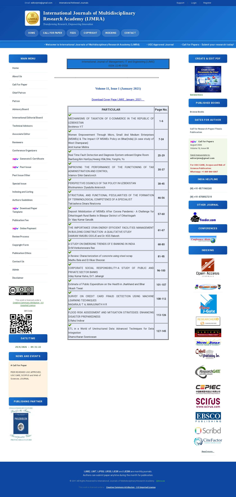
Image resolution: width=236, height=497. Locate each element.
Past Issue (25, 167)
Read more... (208, 451)
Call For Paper (52, 33)
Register (207, 3)
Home (31, 33)
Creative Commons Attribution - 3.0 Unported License (131, 487)
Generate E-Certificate (32, 158)
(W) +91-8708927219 (201, 197)
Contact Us (18, 261)
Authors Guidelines (22, 200)
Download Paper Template (24, 210)
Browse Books (197, 112)
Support (180, 3)
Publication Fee (20, 220)
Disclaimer (17, 278)
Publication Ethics (21, 253)
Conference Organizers (24, 150)
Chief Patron (19, 93)
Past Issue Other (21, 175)
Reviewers (17, 142)
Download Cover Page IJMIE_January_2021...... (118, 99)
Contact (130, 33)
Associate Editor (21, 134)
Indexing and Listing (22, 192)
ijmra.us (160, 481)
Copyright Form (20, 245)
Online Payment (28, 228)
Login (194, 3)
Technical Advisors (22, 126)
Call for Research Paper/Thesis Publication (206, 130)
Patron (16, 101)
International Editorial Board (27, 117)
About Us (17, 76)
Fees (73, 33)
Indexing (110, 33)
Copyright (90, 33)
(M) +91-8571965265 (201, 188)
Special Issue (19, 183)
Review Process (20, 236)
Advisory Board (20, 109)
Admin (15, 269)
